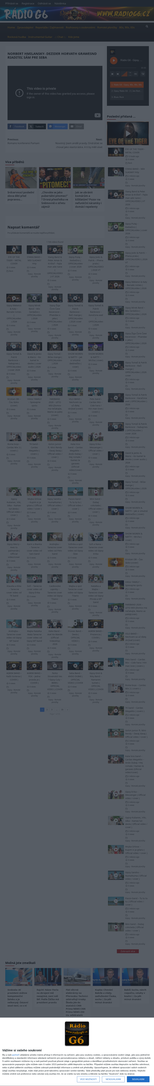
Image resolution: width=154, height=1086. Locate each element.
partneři (15, 1055)
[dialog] (77, 1052)
